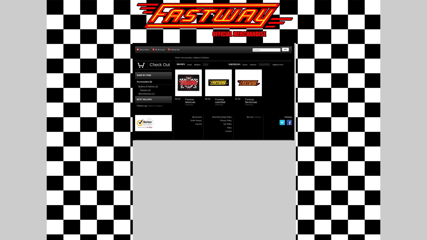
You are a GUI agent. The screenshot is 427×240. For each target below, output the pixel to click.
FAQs (229, 128)
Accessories (187, 58)
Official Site (175, 50)
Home (177, 58)
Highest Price (278, 65)
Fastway (288, 117)
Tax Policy (227, 124)
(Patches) (189, 105)
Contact (228, 131)
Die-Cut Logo (251, 102)
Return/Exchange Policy (222, 117)
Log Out (198, 124)
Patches (145, 90)
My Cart (250, 117)
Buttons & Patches (201, 58)
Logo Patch (220, 102)
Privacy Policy (226, 121)
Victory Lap (190, 102)
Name (245, 65)
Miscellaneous (146, 94)
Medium (197, 65)
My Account (160, 50)
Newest (253, 65)
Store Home (144, 50)
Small (189, 65)
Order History (196, 121)
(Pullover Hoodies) (154, 106)
